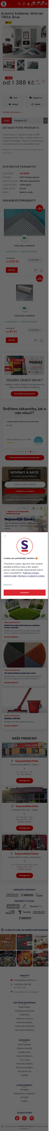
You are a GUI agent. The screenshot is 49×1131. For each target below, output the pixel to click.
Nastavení (8, 585)
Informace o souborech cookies (31, 576)
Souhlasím (24, 592)
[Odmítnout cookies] (4, 536)
